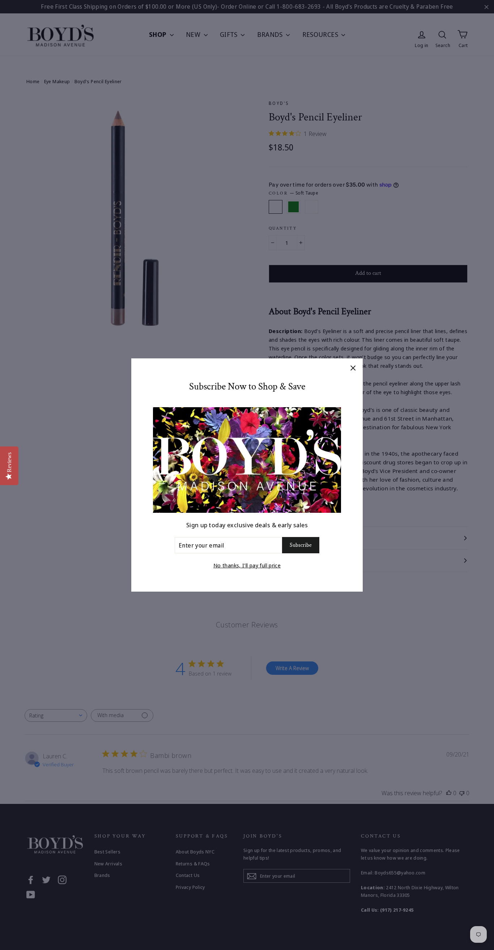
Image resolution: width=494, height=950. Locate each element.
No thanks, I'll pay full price (247, 565)
